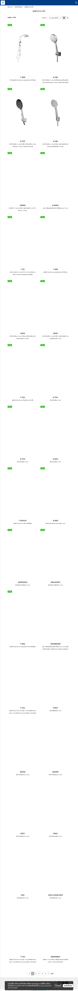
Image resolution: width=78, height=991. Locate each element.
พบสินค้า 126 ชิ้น (12, 17)
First (25, 973)
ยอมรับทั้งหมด (68, 985)
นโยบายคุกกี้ (14, 988)
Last (52, 973)
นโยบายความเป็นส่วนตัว (45, 985)
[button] (76, 3)
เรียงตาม (44, 17)
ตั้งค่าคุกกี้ (58, 985)
